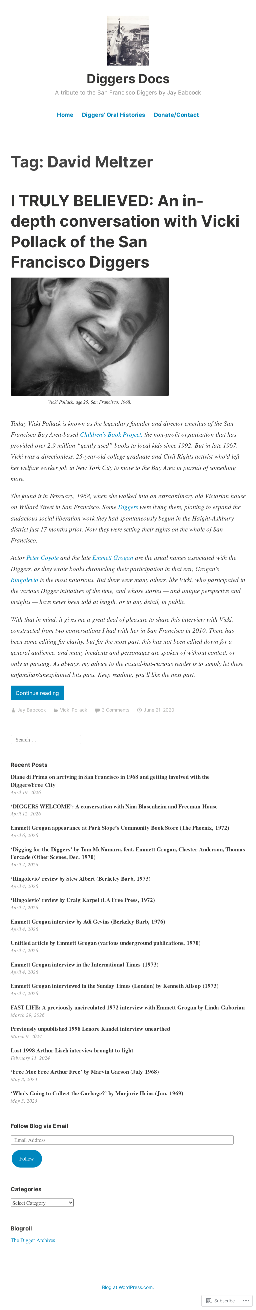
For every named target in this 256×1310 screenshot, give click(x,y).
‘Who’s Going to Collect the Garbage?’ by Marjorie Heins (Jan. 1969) (97, 1093)
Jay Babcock (31, 710)
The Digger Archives (33, 1239)
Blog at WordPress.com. (128, 1287)
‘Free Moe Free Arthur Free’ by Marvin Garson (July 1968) (85, 1071)
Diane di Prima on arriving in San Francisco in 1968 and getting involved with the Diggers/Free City (110, 780)
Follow (26, 1158)
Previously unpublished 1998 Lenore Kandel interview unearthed (90, 1028)
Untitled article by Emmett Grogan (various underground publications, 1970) (106, 943)
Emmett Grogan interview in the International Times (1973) (85, 964)
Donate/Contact (176, 114)
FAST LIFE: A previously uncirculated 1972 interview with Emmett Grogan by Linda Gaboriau (128, 1007)
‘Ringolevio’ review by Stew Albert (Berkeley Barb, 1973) (81, 878)
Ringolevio (24, 579)
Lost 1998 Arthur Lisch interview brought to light (72, 1050)
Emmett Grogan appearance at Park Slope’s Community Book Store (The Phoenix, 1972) (120, 827)
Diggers (128, 507)
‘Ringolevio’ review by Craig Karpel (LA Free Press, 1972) (83, 900)
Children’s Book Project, (111, 434)
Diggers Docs (128, 78)
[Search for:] (46, 738)
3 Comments (115, 710)
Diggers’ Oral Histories (113, 114)
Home (65, 114)
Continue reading (35, 694)
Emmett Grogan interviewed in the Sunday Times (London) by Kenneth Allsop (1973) (115, 986)
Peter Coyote (42, 557)
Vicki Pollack (73, 710)
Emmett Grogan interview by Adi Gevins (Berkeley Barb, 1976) (88, 921)
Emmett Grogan (112, 557)
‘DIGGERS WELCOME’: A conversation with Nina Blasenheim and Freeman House (114, 806)
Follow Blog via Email (39, 1126)
